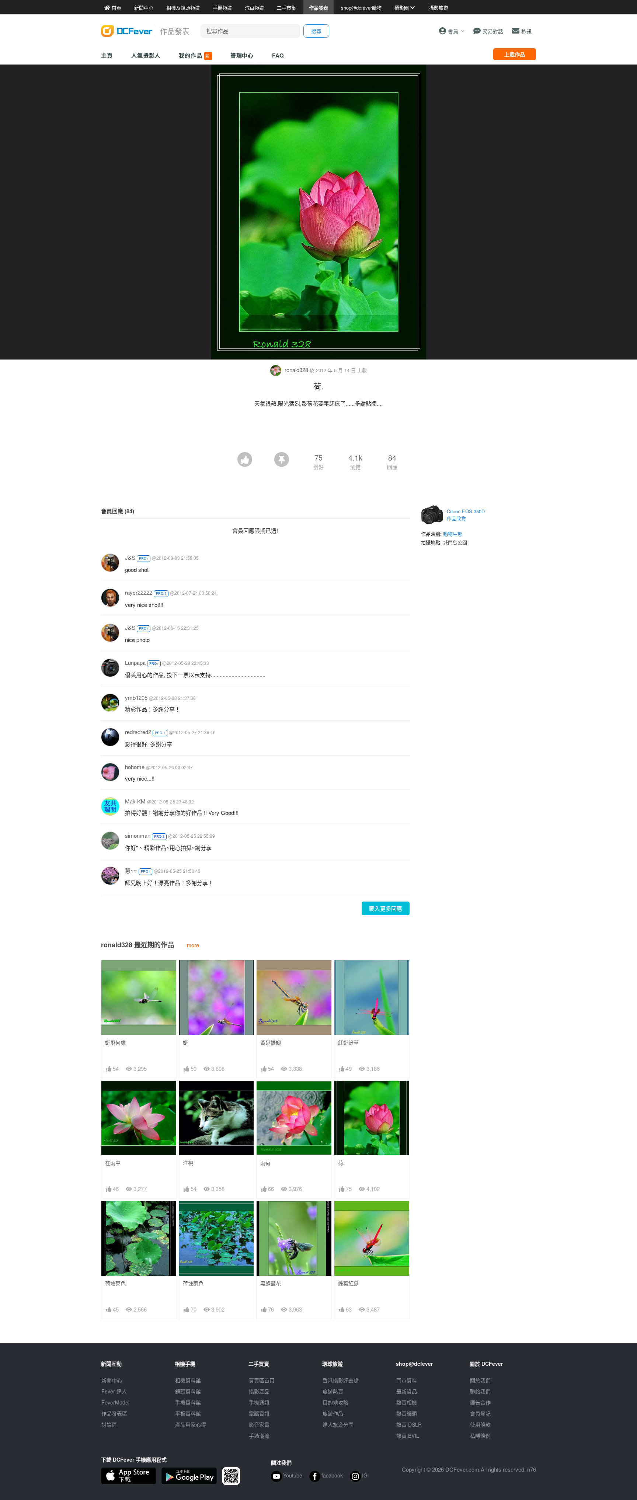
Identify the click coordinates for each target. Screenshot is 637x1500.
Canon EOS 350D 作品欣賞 (466, 515)
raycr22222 (138, 592)
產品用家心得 (190, 1424)
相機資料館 (188, 1380)
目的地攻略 (335, 1402)
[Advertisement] (318, 431)
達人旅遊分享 (338, 1424)
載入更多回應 (385, 908)
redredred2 (138, 732)
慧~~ (131, 870)
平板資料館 (188, 1413)
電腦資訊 (259, 1413)
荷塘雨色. (116, 1283)
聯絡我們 (480, 1391)
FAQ (278, 55)
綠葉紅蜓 (348, 1283)
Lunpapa (135, 662)
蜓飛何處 (115, 1042)
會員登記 (480, 1413)
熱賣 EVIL (407, 1435)
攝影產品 (259, 1391)
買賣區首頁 (262, 1380)
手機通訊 (259, 1402)
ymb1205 (136, 697)
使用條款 (480, 1424)
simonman (137, 835)
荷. (341, 1162)
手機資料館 (188, 1402)
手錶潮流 (259, 1435)
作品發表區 (114, 1413)
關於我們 (480, 1380)
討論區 (109, 1424)
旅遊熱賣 (333, 1391)
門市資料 (406, 1380)
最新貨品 (406, 1391)
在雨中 (113, 1162)
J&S (130, 557)
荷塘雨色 (193, 1283)
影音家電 (259, 1424)
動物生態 (452, 533)
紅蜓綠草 (348, 1042)
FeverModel (115, 1402)
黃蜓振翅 (270, 1042)
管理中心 (242, 55)
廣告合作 (480, 1402)
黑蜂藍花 (270, 1283)
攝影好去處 (341, 1380)
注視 (188, 1162)
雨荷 (265, 1162)
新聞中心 (111, 1380)
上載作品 (514, 54)
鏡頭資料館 (188, 1391)
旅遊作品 (333, 1413)
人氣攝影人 (146, 55)
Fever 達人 (114, 1391)
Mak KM (135, 801)
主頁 (107, 55)
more (193, 945)
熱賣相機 (406, 1402)
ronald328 (296, 370)
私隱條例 (480, 1435)
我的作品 (194, 55)
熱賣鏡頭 (406, 1413)
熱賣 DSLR (409, 1424)
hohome (135, 767)
